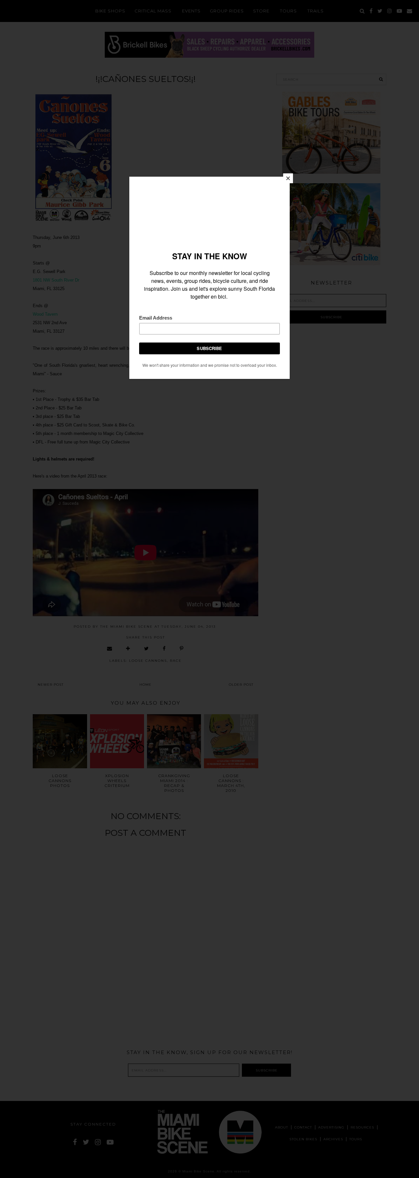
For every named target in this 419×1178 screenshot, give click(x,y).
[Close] (288, 178)
